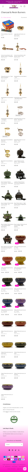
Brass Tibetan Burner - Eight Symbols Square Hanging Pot (20, 204)
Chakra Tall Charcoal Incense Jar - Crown (20, 310)
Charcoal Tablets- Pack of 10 (6, 34)
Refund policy (7, 466)
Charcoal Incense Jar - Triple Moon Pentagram (7, 77)
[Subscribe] (21, 444)
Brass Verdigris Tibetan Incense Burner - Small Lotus (7, 182)
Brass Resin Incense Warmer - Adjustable (7, 140)
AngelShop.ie (8, 464)
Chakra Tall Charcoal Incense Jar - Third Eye (7, 310)
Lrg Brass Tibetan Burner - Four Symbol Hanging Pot (19, 182)
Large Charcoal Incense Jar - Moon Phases (20, 34)
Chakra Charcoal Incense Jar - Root (7, 332)
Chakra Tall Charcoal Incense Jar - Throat (20, 289)
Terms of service (22, 466)
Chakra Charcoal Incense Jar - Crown (7, 395)
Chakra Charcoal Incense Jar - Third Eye (20, 374)
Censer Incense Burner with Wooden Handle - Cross (20, 56)
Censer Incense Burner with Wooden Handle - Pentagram (7, 56)
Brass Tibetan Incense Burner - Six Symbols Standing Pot (7, 247)
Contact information (12, 468)
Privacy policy (14, 466)
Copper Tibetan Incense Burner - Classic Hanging (19, 161)
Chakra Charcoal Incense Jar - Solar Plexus (7, 353)
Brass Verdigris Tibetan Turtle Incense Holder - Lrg (7, 204)
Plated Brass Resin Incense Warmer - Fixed (19, 140)
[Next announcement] (25, 2)
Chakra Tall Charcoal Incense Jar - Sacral (7, 268)
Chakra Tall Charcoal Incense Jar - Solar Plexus (20, 268)
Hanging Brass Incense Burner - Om (7, 98)
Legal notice (19, 468)
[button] (3, 6)
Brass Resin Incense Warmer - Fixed (7, 161)
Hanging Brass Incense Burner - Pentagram (7, 119)
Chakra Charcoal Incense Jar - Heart (20, 353)
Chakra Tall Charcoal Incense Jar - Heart (7, 289)
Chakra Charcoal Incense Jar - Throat (7, 374)
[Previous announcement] (2, 2)
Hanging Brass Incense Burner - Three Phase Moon (20, 98)
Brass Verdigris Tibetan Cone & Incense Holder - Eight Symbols (20, 225)
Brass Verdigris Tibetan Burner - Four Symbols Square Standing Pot (7, 225)
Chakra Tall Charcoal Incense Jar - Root (20, 247)
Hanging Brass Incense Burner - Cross (20, 77)
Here (7, 411)
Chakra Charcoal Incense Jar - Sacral (20, 332)
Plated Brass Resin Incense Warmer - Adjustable (19, 119)
